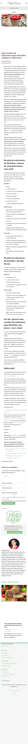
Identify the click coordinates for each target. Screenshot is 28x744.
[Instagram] (7, 646)
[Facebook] (2, 646)
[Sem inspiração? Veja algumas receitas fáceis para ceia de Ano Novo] (14, 585)
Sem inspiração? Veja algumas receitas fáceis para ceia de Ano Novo (13, 625)
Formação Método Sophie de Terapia (9, 663)
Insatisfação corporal (5, 665)
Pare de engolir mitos (5, 676)
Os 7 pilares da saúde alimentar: (8, 674)
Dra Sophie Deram (5, 550)
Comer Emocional (5, 655)
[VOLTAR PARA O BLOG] (14, 460)
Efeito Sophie (4, 652)
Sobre (14, 692)
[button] (26, 3)
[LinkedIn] (5, 646)
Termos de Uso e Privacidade (14, 690)
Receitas (14, 12)
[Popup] (1, 3)
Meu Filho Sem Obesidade (7, 657)
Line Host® (14, 694)
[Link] (14, 3)
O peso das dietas (5, 672)
